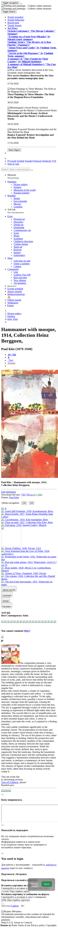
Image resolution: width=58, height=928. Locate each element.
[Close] (31, 170)
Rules (15, 925)
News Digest (14, 150)
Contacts (28, 922)
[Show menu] (21, 3)
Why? (27, 631)
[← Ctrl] (23, 525)
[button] (15, 17)
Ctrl (24, 503)
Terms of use (24, 925)
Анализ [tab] (11, 363)
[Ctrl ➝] (21, 548)
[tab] (11, 354)
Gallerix (15, 906)
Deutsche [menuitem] (46, 161)
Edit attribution (8, 492)
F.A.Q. (10, 922)
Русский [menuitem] (11, 161)
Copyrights (51, 925)
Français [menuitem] (37, 161)
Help (4, 922)
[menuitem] (54, 161)
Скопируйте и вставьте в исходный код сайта (25, 888)
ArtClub (15, 211)
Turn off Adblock (9, 782)
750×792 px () (31, 494)
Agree (46, 884)
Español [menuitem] (29, 161)
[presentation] (32, 365)
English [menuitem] (20, 161)
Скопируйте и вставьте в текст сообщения (23, 897)
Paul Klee (14, 497)
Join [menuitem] (17, 164)
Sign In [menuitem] (11, 164)
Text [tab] (10, 360)
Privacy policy (38, 925)
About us (19, 922)
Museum (13, 176)
